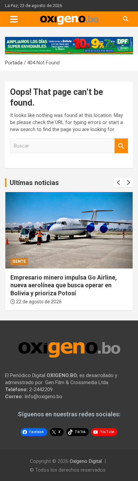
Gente (19, 261)
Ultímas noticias (34, 183)
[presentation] (118, 182)
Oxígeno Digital (86, 461)
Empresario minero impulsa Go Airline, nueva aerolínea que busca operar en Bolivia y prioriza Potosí (63, 285)
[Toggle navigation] (14, 19)
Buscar (121, 146)
